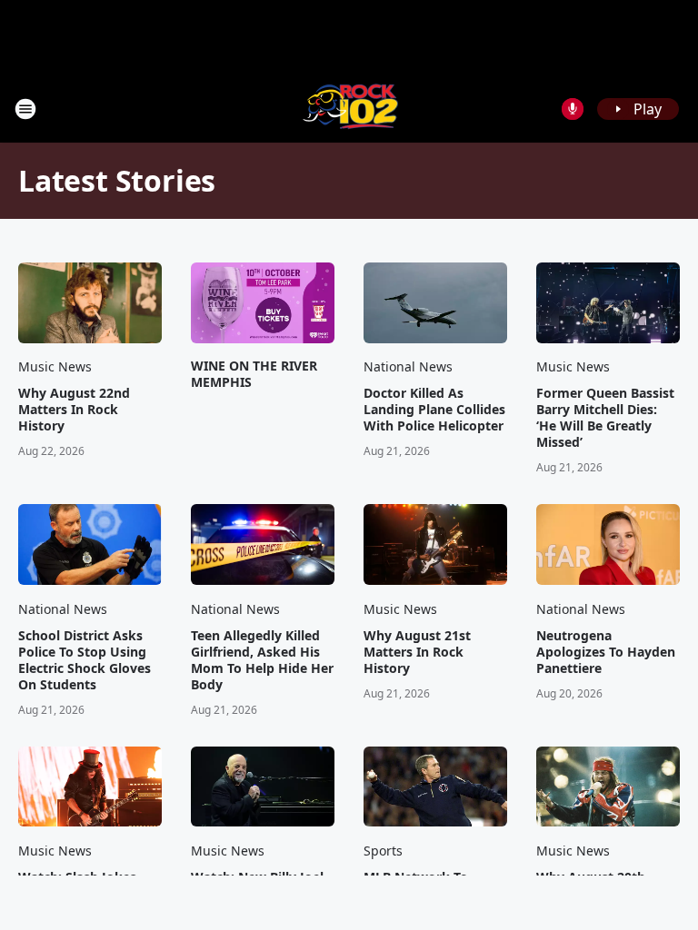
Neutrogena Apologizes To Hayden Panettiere (605, 652)
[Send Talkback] (572, 109)
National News (408, 366)
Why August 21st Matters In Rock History (417, 652)
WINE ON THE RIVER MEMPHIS (254, 374)
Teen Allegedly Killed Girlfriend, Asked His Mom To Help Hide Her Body (262, 660)
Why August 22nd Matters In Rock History (74, 409)
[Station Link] (349, 108)
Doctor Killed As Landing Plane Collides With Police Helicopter (434, 409)
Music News (55, 366)
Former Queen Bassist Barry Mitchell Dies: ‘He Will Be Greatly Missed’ (605, 417)
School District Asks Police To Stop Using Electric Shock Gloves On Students (84, 660)
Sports (383, 850)
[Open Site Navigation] (25, 109)
